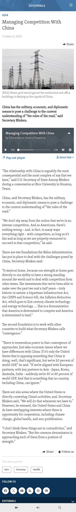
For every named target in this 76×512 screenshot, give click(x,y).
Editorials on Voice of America (27, 138)
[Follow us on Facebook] (5, 490)
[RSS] (30, 490)
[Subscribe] (46, 490)
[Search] (59, 507)
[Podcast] (38, 490)
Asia (5, 15)
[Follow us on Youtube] (22, 490)
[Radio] (38, 507)
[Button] (68, 44)
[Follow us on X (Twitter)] (13, 490)
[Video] (16, 507)
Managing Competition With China (30, 133)
